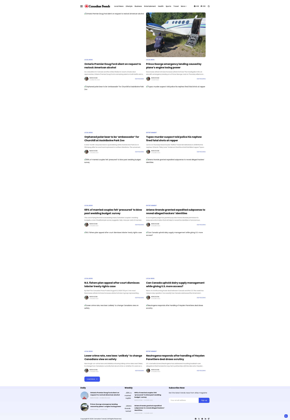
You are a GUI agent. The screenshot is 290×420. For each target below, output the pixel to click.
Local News (88, 60)
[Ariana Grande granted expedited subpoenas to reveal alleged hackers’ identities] (176, 180)
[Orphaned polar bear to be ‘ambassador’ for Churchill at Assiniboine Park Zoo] (114, 107)
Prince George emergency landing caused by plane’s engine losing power (105, 405)
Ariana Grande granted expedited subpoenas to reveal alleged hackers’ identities (175, 211)
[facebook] (195, 419)
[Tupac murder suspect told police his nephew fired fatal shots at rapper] (176, 107)
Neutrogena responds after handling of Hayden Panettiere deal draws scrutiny (175, 357)
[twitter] (199, 419)
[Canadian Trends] (97, 6)
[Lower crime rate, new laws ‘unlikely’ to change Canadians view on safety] (114, 326)
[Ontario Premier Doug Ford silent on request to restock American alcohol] (114, 34)
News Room (93, 78)
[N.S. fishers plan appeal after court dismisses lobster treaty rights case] (114, 253)
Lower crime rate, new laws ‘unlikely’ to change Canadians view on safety (113, 357)
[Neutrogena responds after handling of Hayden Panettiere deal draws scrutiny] (176, 326)
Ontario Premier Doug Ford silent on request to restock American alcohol (105, 394)
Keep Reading (139, 79)
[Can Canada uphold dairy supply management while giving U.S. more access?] (176, 253)
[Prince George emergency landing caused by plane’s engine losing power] (176, 34)
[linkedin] (205, 419)
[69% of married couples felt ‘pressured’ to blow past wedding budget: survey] (114, 180)
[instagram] (202, 419)
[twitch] (209, 419)
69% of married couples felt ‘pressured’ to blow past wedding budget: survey (113, 211)
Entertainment (151, 133)
